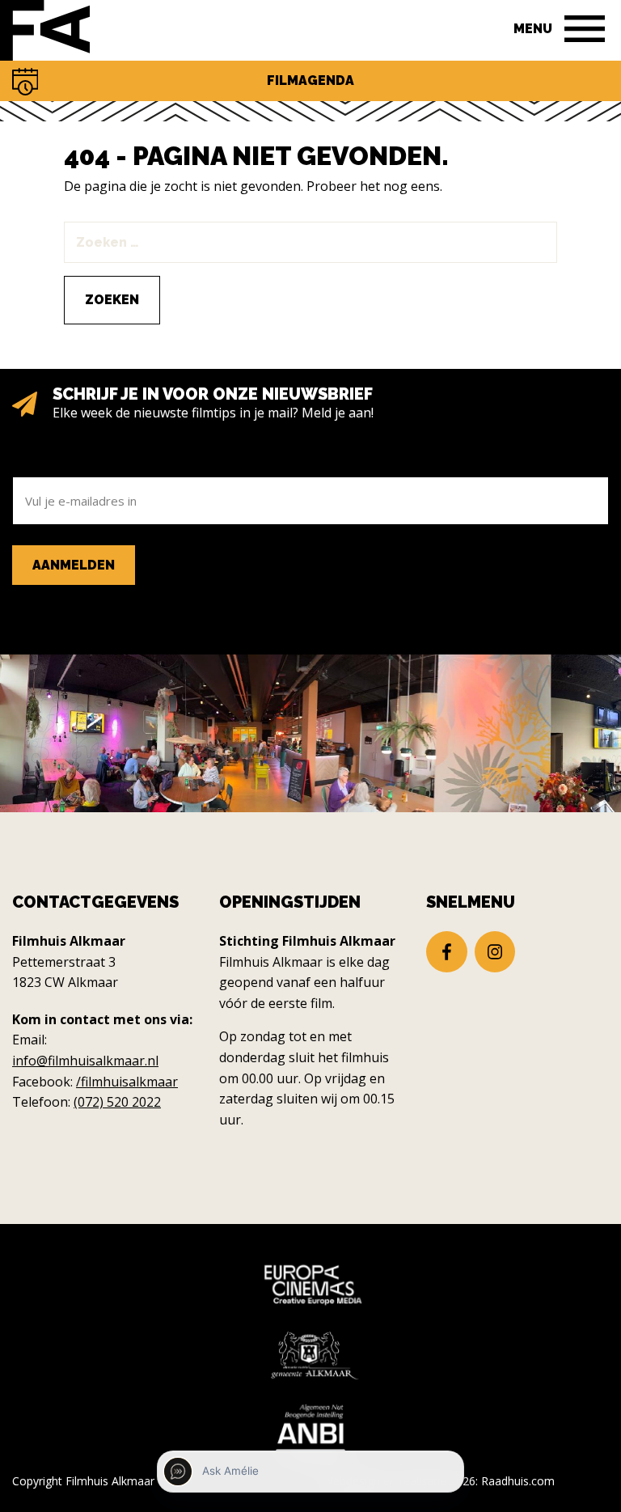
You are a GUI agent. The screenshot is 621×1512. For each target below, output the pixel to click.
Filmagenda (310, 80)
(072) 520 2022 (117, 1102)
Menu (532, 28)
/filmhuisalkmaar (127, 1082)
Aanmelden (73, 565)
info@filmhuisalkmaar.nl (85, 1060)
